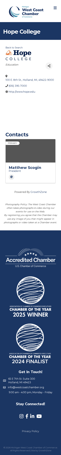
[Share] (49, 65)
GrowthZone (38, 192)
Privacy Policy (30, 431)
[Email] (11, 177)
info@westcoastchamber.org (26, 387)
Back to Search (14, 47)
